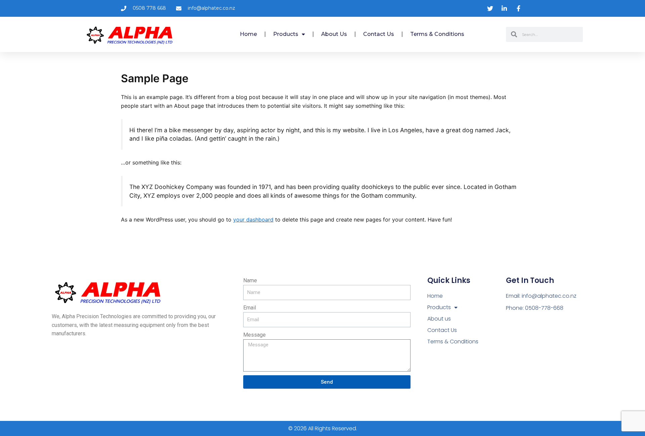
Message (254, 335)
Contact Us (378, 34)
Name (250, 280)
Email (249, 307)
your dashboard (253, 219)
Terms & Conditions (437, 34)
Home (248, 34)
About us (334, 34)
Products (285, 34)
